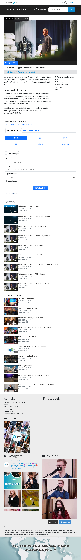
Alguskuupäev (11, 174)
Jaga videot (11, 62)
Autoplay (10, 202)
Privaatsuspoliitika (12, 193)
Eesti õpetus (10, 72)
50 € (40, 138)
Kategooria (23, 9)
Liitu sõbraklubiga (14, 151)
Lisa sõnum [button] (12, 181)
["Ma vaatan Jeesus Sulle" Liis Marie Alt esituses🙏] (30, 480)
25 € (16, 138)
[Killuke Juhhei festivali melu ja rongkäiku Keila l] (30, 498)
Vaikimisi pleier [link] (9, 18)
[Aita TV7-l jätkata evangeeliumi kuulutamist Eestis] (12, 480)
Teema (9, 9)
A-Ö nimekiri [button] (39, 9)
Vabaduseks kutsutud (26, 72)
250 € (40, 144)
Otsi (72, 9)
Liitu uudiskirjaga (13, 154)
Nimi (7, 159)
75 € (65, 138)
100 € (16, 144)
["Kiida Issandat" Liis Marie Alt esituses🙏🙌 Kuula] (12, 498)
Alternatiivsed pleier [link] (21, 18)
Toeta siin (40, 187)
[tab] (13, 130)
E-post (8, 166)
